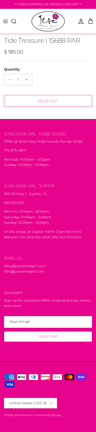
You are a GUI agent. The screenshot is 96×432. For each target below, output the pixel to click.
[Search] (16, 21)
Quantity (12, 69)
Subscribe (48, 336)
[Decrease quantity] (8, 79)
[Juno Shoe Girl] (48, 21)
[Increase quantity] (28, 79)
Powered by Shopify (48, 415)
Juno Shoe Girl (23, 415)
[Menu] (5, 21)
